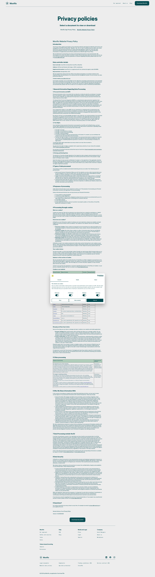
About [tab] (95, 279)
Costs (41, 539)
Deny (60, 300)
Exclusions (43, 549)
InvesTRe (80, 565)
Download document (77, 519)
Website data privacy (46, 565)
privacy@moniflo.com (59, 57)
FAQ (60, 532)
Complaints (62, 563)
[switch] (70, 295)
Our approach (117, 3)
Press (79, 532)
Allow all (95, 300)
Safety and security (45, 534)
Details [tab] (77, 279)
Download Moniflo (142, 3)
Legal (79, 534)
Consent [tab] (59, 279)
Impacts (42, 546)
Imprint (80, 537)
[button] (42, 529)
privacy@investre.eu (68, 452)
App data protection (64, 565)
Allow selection (77, 300)
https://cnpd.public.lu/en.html (62, 147)
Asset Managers (101, 532)
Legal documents (44, 563)
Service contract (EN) (103, 563)
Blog (131, 3)
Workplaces (100, 537)
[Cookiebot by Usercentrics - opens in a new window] (98, 276)
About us (125, 3)
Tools (41, 537)
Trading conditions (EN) (85, 563)
